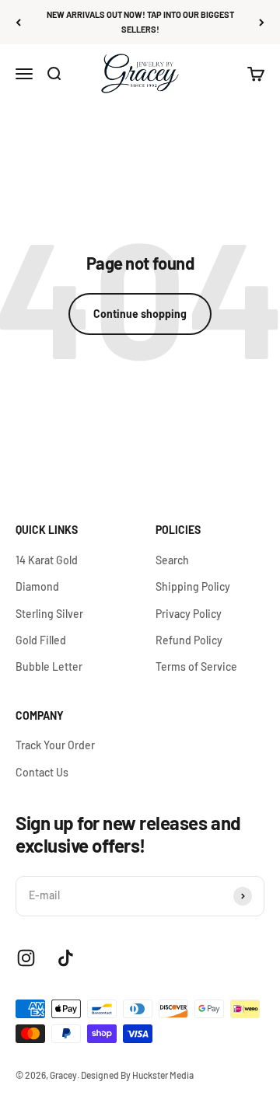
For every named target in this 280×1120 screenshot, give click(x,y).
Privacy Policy (189, 613)
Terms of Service (196, 666)
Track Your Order (55, 745)
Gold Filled (41, 640)
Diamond (37, 586)
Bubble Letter (49, 666)
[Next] (261, 22)
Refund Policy (189, 640)
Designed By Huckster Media (137, 1074)
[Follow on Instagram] (26, 957)
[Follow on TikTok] (65, 957)
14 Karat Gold (47, 560)
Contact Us (42, 772)
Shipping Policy (193, 586)
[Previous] (18, 22)
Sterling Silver (49, 613)
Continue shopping (140, 313)
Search (172, 560)
